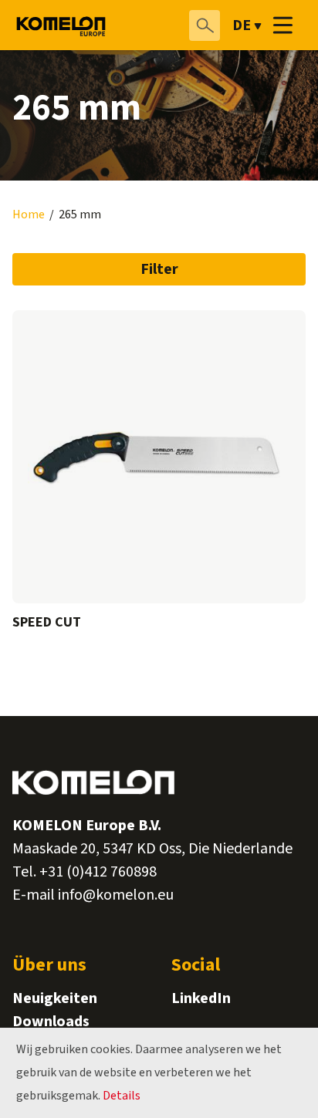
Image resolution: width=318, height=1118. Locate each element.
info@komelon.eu (116, 895)
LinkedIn (201, 998)
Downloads (51, 1021)
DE (241, 25)
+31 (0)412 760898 (98, 872)
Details (121, 1095)
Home (28, 215)
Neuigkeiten (54, 998)
